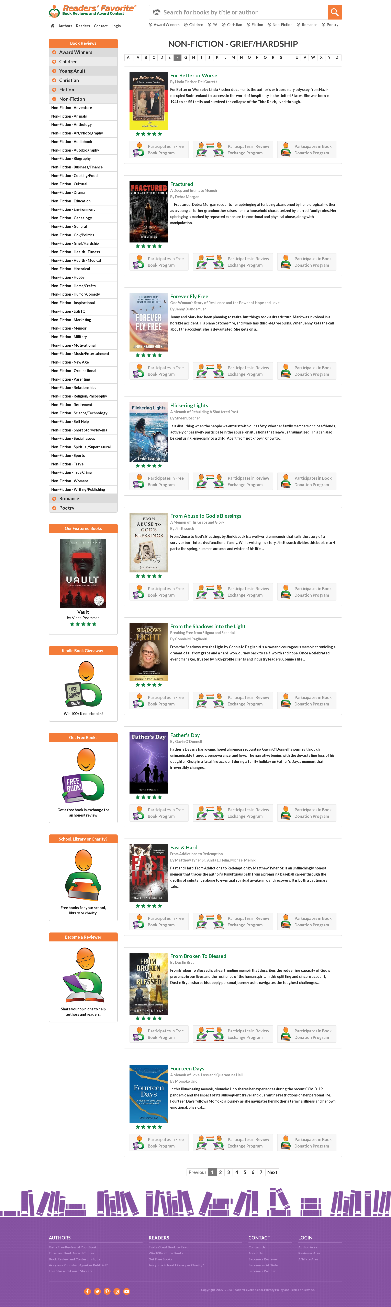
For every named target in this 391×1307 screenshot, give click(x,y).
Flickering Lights (189, 405)
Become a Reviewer (263, 1259)
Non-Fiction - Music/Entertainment (80, 353)
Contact (101, 26)
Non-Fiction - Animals (69, 116)
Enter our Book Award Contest (72, 1253)
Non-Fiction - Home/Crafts (73, 286)
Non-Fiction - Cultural (69, 184)
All (129, 57)
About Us (255, 1253)
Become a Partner (262, 1271)
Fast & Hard (184, 847)
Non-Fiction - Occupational (73, 370)
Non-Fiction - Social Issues (73, 438)
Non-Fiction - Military (69, 336)
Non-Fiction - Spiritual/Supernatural (81, 447)
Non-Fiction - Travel (68, 464)
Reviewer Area (309, 1253)
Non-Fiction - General (69, 226)
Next (272, 1172)
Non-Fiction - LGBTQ (68, 311)
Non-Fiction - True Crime (71, 472)
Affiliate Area (308, 1259)
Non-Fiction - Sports (68, 455)
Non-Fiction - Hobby (68, 277)
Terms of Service (302, 1290)
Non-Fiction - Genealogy (71, 218)
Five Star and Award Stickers (70, 1271)
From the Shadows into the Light (208, 626)
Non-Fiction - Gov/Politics (72, 235)
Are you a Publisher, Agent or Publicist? (78, 1265)
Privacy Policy (274, 1290)
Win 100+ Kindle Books (166, 1253)
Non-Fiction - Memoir (69, 328)
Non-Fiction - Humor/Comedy (75, 294)
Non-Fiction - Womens (70, 481)
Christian (234, 24)
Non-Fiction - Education (71, 201)
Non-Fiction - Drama (68, 192)
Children (196, 24)
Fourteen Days (187, 1068)
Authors (65, 26)
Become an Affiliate (263, 1265)
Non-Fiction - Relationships (73, 387)
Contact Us (257, 1247)
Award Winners (167, 24)
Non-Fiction (282, 24)
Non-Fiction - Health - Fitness (75, 252)
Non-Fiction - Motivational (73, 345)
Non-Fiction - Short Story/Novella (79, 430)
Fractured (181, 184)
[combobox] (245, 12)
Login (116, 26)
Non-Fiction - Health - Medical (76, 260)
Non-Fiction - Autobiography (75, 150)
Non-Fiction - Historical (70, 268)
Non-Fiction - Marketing (71, 320)
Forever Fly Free (189, 296)
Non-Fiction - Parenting (70, 379)
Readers (83, 26)
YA (215, 24)
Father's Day (185, 735)
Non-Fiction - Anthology (71, 124)
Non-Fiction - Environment (73, 209)
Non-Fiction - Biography (71, 158)
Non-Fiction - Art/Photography (77, 133)
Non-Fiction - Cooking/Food (74, 175)
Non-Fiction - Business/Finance (77, 167)
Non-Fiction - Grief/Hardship (75, 243)
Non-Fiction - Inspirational (73, 302)
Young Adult (72, 71)
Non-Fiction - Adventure (71, 107)
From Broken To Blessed (198, 956)
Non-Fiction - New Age (70, 362)
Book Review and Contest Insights (74, 1259)
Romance (309, 24)
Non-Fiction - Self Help (70, 421)
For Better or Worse (193, 75)
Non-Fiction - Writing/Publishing (78, 489)
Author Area (307, 1247)
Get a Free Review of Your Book (73, 1247)
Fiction (257, 24)
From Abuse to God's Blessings (205, 516)
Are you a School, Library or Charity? (176, 1265)
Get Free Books (160, 1259)
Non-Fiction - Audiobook (71, 141)
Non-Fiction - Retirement (71, 404)
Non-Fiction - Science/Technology (79, 413)
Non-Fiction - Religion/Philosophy (79, 396)
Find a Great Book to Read (168, 1247)
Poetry (332, 24)
